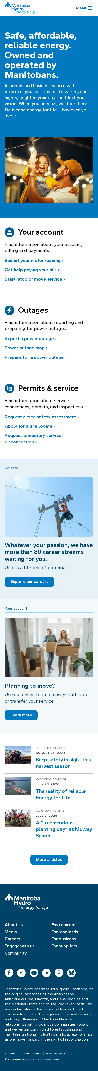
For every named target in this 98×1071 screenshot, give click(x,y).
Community (16, 953)
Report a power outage (29, 338)
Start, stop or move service (33, 279)
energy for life (42, 109)
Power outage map (24, 347)
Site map (11, 1053)
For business (63, 938)
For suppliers (64, 946)
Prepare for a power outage (34, 357)
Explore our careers (29, 581)
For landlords (64, 931)
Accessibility (55, 1053)
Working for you (52, 779)
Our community (50, 810)
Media (11, 931)
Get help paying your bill (30, 269)
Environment (63, 924)
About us (14, 924)
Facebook (9, 971)
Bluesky (71, 971)
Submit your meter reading (32, 260)
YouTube (34, 971)
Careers (12, 938)
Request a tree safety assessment (40, 416)
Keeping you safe (51, 748)
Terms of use (31, 1053)
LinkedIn (46, 971)
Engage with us (19, 946)
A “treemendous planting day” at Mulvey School (64, 829)
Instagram (59, 971)
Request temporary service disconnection (33, 438)
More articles (49, 859)
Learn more (21, 715)
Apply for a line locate (28, 426)
